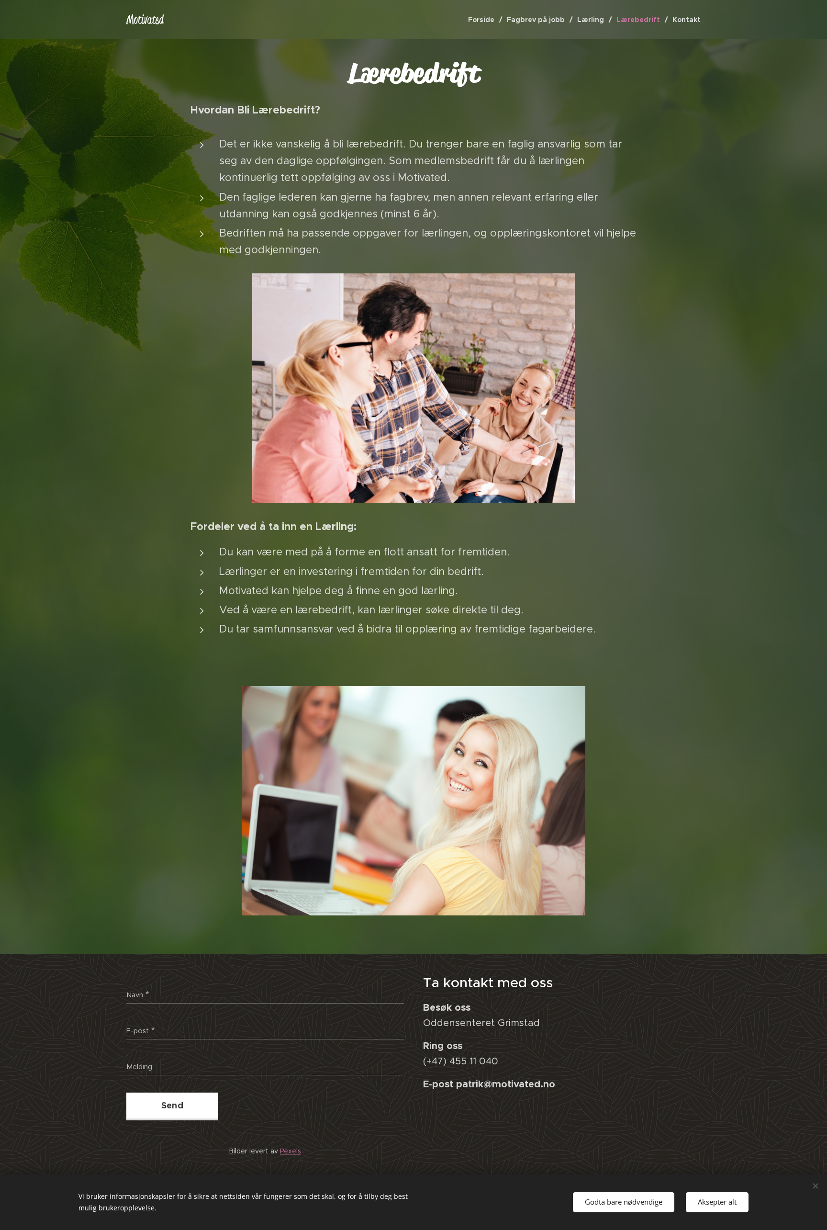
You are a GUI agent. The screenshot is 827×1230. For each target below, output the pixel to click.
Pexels (290, 1151)
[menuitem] (484, 20)
